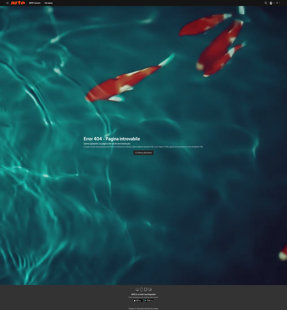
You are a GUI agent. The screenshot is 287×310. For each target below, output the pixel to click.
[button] (246, 2)
